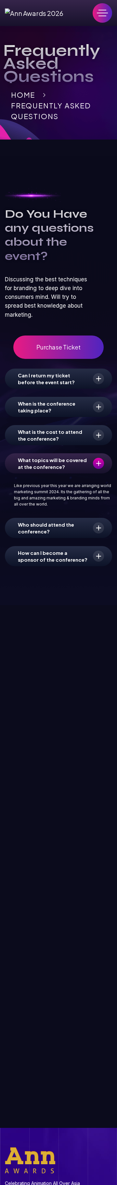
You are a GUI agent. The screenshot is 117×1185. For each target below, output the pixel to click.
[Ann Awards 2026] (34, 13)
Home (23, 94)
